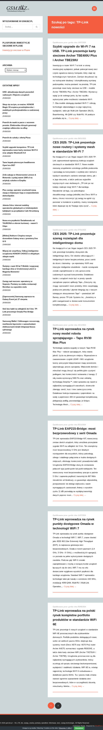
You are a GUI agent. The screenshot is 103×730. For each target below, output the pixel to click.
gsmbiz (71, 42)
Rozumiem (79, 728)
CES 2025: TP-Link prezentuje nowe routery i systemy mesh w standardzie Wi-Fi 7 (74, 147)
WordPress (99, 726)
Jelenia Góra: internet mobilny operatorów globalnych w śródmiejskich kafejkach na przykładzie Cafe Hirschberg (21, 208)
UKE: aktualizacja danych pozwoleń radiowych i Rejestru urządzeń (18, 93)
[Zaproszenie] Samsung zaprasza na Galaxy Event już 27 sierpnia (18, 297)
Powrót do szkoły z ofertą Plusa (16, 138)
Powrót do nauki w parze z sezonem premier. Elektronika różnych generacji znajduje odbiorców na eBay (19, 125)
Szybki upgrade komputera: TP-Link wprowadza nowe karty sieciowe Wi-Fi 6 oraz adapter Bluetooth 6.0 (20, 150)
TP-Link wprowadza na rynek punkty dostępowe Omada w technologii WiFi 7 (73, 524)
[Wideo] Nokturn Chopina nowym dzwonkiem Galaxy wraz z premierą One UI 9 (20, 238)
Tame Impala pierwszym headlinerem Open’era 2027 (19, 163)
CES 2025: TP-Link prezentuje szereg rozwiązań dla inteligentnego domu (74, 238)
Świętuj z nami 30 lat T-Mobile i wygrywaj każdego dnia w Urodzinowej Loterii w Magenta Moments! (20, 269)
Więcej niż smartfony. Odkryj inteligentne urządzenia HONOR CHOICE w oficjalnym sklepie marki (21, 254)
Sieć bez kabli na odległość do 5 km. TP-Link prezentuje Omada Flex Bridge (20, 310)
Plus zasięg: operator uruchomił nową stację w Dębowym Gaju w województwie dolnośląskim (21, 193)
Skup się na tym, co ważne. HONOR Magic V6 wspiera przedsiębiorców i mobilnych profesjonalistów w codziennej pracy (21, 108)
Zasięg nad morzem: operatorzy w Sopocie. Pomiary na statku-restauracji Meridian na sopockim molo (19, 284)
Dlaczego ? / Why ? (65, 728)
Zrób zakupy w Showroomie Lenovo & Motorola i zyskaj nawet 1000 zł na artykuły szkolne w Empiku (19, 178)
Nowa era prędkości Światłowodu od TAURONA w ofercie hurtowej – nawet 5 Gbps (20, 223)
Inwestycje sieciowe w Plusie (16, 50)
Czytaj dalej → (75, 118)
